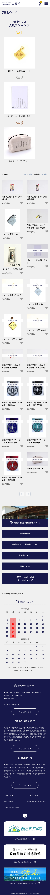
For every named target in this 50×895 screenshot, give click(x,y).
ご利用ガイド (8, 795)
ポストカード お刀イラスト (37, 261)
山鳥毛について (25, 555)
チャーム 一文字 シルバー (37, 330)
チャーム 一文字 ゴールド (12, 339)
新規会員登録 (25, 534)
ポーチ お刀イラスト (35, 469)
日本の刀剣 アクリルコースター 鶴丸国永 (12, 404)
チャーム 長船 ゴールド (11, 295)
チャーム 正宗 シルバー (11, 234)
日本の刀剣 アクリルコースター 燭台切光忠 (37, 404)
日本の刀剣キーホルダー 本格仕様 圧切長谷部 (37, 226)
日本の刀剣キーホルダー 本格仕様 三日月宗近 (37, 366)
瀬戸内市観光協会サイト (23, 839)
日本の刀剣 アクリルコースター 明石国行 (12, 479)
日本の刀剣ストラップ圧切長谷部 (37, 198)
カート (40, 4)
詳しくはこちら (25, 712)
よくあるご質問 (32, 795)
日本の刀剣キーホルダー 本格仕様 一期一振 (12, 366)
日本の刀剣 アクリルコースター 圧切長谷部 (12, 441)
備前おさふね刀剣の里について (25, 544)
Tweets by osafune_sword (12, 594)
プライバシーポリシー (11, 807)
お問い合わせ (8, 801)
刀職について (25, 566)
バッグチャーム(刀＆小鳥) (12, 269)
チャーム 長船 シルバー (36, 304)
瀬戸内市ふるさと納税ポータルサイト (25, 578)
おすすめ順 (27, 174)
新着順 (44, 174)
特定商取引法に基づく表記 (36, 801)
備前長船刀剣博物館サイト (23, 862)
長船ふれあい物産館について (27, 522)
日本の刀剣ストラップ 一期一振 (12, 198)
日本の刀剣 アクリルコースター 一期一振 (37, 441)
